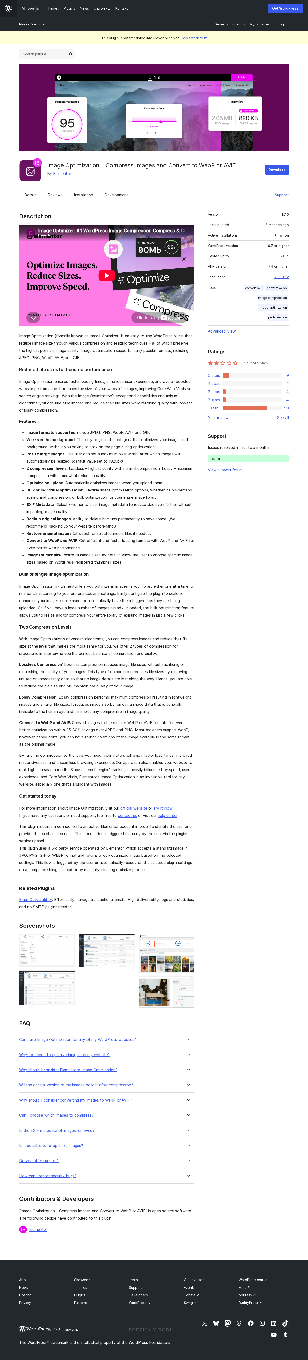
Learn (133, 1280)
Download (277, 170)
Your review (218, 417)
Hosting (25, 1295)
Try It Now (162, 808)
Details (30, 194)
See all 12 (281, 277)
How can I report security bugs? (47, 1176)
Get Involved (194, 1280)
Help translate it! (194, 38)
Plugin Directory (32, 24)
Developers (138, 1295)
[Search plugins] (70, 54)
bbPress (247, 1295)
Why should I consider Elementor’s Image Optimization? (68, 1070)
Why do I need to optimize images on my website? (64, 1054)
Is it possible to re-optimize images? (51, 1145)
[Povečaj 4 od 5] (188, 940)
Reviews (55, 194)
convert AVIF (254, 288)
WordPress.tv (141, 1303)
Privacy (25, 1303)
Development (116, 194)
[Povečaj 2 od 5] (68, 977)
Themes (80, 1287)
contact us (127, 815)
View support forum (225, 469)
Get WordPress (285, 8)
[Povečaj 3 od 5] (128, 940)
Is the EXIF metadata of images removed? (57, 1130)
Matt (244, 1287)
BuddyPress (250, 1303)
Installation (83, 194)
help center (167, 815)
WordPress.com (253, 1280)
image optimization (273, 307)
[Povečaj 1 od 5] (68, 940)
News (23, 1287)
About (24, 1280)
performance (277, 317)
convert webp (277, 288)
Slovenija (72, 1329)
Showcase (82, 1280)
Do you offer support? (39, 1161)
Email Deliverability (35, 899)
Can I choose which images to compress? (56, 1115)
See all (283, 417)
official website (133, 808)
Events (189, 1287)
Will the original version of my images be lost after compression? (76, 1085)
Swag (190, 1303)
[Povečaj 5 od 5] (188, 983)
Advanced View (222, 331)
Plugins (79, 1295)
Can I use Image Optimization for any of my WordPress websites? (77, 1039)
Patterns (81, 1303)
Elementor (62, 173)
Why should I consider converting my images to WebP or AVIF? (75, 1100)
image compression (272, 298)
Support (282, 194)
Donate (192, 1295)
